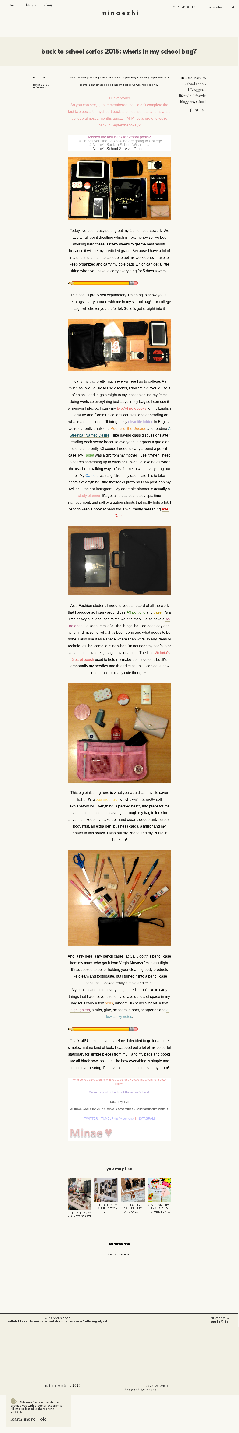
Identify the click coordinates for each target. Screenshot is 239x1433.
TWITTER (91, 1118)
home (14, 5)
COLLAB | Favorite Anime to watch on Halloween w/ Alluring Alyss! (57, 1321)
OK (43, 1419)
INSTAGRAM (146, 1118)
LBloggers (196, 89)
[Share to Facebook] (191, 110)
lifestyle (185, 96)
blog (30, 5)
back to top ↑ (157, 1385)
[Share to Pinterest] (203, 110)
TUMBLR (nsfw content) (117, 1118)
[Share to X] (197, 110)
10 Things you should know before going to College (119, 141)
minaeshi (40, 87)
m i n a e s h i (119, 13)
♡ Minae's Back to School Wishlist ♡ (119, 145)
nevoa (151, 1390)
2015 (188, 78)
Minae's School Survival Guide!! (119, 149)
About (49, 5)
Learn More (22, 1419)
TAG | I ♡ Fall (220, 1321)
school (201, 101)
